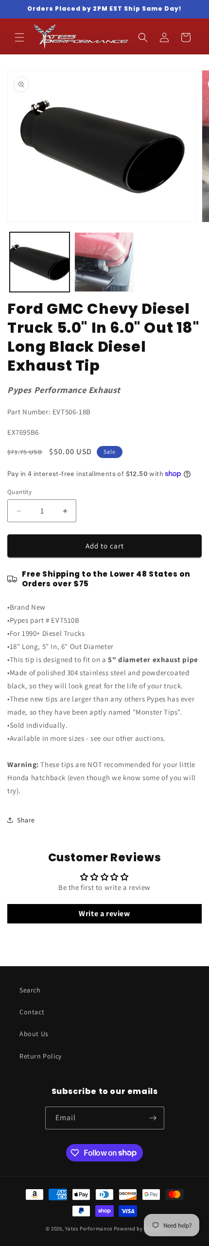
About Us (34, 1033)
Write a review (104, 913)
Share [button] (26, 820)
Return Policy (40, 1056)
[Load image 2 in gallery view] (104, 262)
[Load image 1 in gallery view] (40, 262)
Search (30, 990)
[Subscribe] (153, 1118)
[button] (19, 37)
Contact (31, 1011)
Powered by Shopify (139, 1228)
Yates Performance (88, 1228)
